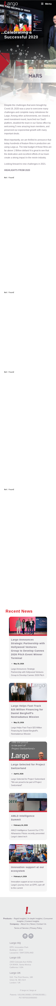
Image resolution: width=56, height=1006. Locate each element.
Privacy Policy (36, 928)
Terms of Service (21, 928)
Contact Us (41, 924)
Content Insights (32, 921)
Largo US (15, 957)
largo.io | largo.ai (29, 990)
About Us (25, 924)
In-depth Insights (35, 918)
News (32, 924)
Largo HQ (15, 943)
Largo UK (15, 973)
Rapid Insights (20, 918)
